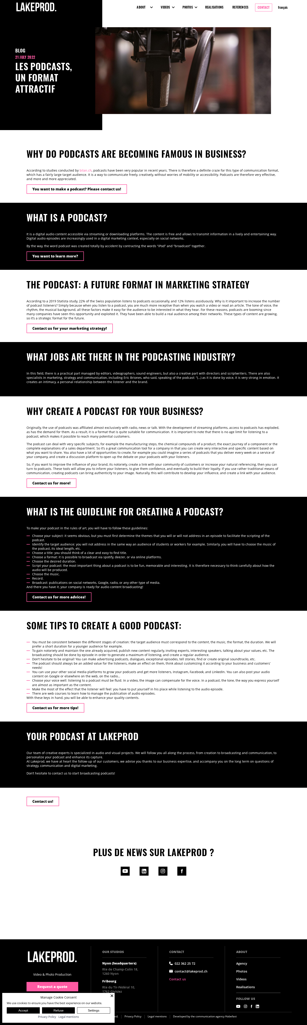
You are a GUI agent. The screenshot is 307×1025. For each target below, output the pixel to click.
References (240, 7)
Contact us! (42, 801)
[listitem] (153, 667)
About (141, 7)
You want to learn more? (55, 256)
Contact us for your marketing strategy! (69, 328)
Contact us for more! (51, 483)
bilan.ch (86, 170)
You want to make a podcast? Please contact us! (76, 189)
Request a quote (52, 986)
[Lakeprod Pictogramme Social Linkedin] (257, 1006)
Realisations (214, 7)
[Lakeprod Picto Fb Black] (181, 874)
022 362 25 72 (185, 963)
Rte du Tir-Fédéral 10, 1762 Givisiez (118, 989)
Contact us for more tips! (55, 707)
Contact (263, 7)
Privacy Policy (133, 1016)
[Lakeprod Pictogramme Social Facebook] (251, 1006)
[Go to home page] (52, 957)
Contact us (177, 979)
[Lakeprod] (36, 11)
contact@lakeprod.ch (191, 971)
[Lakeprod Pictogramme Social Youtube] (238, 1006)
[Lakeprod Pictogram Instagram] (162, 874)
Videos (165, 7)
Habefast (231, 1016)
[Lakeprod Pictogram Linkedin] (144, 874)
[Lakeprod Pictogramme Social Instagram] (245, 1006)
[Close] (112, 995)
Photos (187, 7)
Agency (241, 963)
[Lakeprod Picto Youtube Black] (125, 874)
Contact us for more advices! (59, 597)
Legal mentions (157, 1016)
